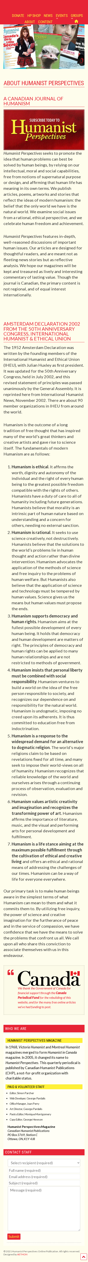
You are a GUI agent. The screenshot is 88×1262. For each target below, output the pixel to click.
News (48, 15)
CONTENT (45, 22)
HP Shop (34, 15)
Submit (13, 1236)
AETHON (22, 1254)
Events (62, 15)
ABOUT (30, 22)
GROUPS (77, 15)
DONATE (18, 15)
